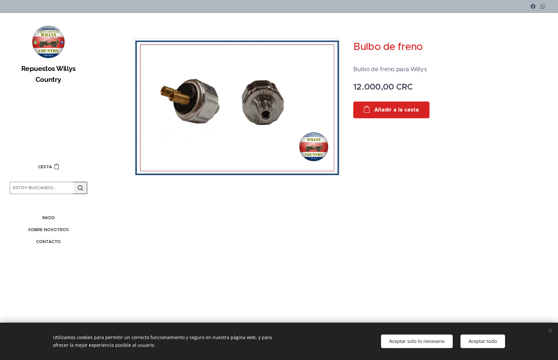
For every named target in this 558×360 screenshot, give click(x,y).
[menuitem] (48, 217)
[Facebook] (533, 6)
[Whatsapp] (543, 6)
